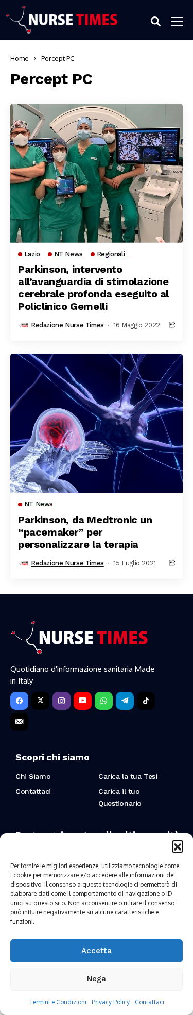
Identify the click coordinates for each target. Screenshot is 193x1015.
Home (19, 58)
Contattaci (149, 1002)
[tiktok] (146, 701)
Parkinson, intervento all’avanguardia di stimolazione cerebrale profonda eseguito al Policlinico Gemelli (93, 287)
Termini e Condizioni (57, 1002)
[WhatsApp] (104, 701)
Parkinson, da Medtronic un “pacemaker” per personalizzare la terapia (85, 532)
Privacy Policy (111, 1002)
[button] (177, 846)
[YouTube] (83, 701)
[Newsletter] (19, 722)
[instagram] (61, 701)
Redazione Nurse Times (67, 325)
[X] (40, 701)
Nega (96, 979)
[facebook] (19, 701)
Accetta (96, 950)
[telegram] (125, 701)
